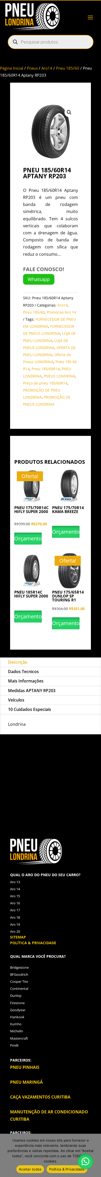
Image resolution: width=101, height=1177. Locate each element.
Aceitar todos (30, 1169)
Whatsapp (39, 279)
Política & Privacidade (67, 1169)
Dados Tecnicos (23, 671)
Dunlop (15, 995)
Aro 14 (15, 889)
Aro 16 (15, 903)
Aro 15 (15, 896)
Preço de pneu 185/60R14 (45, 383)
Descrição (17, 662)
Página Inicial (11, 68)
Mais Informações (26, 681)
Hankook (17, 1017)
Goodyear (17, 1010)
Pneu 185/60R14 (46, 368)
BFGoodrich (19, 974)
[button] (69, 112)
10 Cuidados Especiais (29, 709)
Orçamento (28, 538)
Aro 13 (15, 882)
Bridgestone (19, 967)
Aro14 (46, 68)
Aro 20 (15, 931)
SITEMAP (18, 937)
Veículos (16, 700)
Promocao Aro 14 (61, 312)
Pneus (32, 68)
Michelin (16, 1031)
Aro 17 (15, 910)
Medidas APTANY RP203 (31, 690)
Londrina (32, 781)
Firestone (17, 1003)
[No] (94, 1155)
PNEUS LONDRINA (59, 376)
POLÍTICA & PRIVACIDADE (33, 942)
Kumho (15, 1024)
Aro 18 (15, 917)
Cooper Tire (19, 981)
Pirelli (14, 1045)
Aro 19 (15, 924)
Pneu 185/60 (67, 68)
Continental (19, 988)
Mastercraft (19, 1038)
